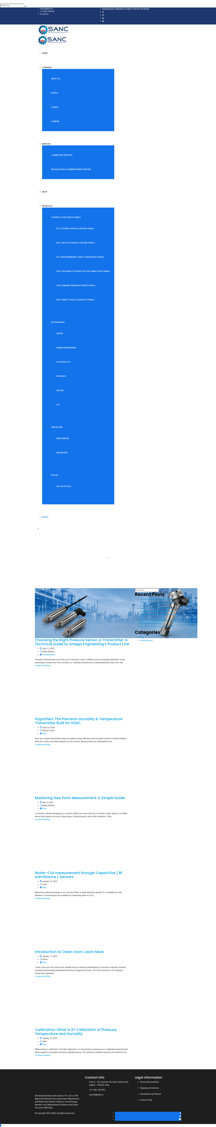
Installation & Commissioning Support (71, 169)
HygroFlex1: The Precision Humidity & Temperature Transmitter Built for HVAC (78, 721)
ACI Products (63, 362)
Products (47, 206)
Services (46, 144)
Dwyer (59, 333)
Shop (44, 191)
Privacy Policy (146, 1100)
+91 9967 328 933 (47, 11)
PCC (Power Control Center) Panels (75, 228)
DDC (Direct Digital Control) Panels (75, 299)
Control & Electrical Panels (66, 217)
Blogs (45, 517)
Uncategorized (48, 654)
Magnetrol (62, 452)
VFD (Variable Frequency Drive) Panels (75, 285)
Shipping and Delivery (149, 1088)
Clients (55, 107)
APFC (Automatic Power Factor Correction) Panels (83, 271)
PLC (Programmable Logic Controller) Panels (80, 257)
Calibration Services (61, 155)
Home (45, 53)
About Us (55, 78)
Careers (55, 121)
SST (58, 404)
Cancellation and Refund (150, 1094)
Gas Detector (63, 486)
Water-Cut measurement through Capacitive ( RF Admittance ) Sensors (79, 874)
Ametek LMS (56, 427)
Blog (44, 733)
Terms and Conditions (149, 1082)
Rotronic (61, 376)
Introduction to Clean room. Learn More (69, 951)
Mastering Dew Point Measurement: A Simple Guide (80, 798)
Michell (60, 390)
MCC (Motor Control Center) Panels (75, 242)
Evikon (54, 475)
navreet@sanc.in (46, 9)
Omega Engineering (66, 347)
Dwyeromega (58, 322)
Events (54, 93)
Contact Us (44, 14)
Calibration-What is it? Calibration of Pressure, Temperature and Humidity (76, 1031)
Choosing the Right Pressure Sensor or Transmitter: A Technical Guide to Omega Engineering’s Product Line (82, 642)
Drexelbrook (62, 438)
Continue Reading (42, 665)
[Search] (25, 6)
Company (47, 67)
